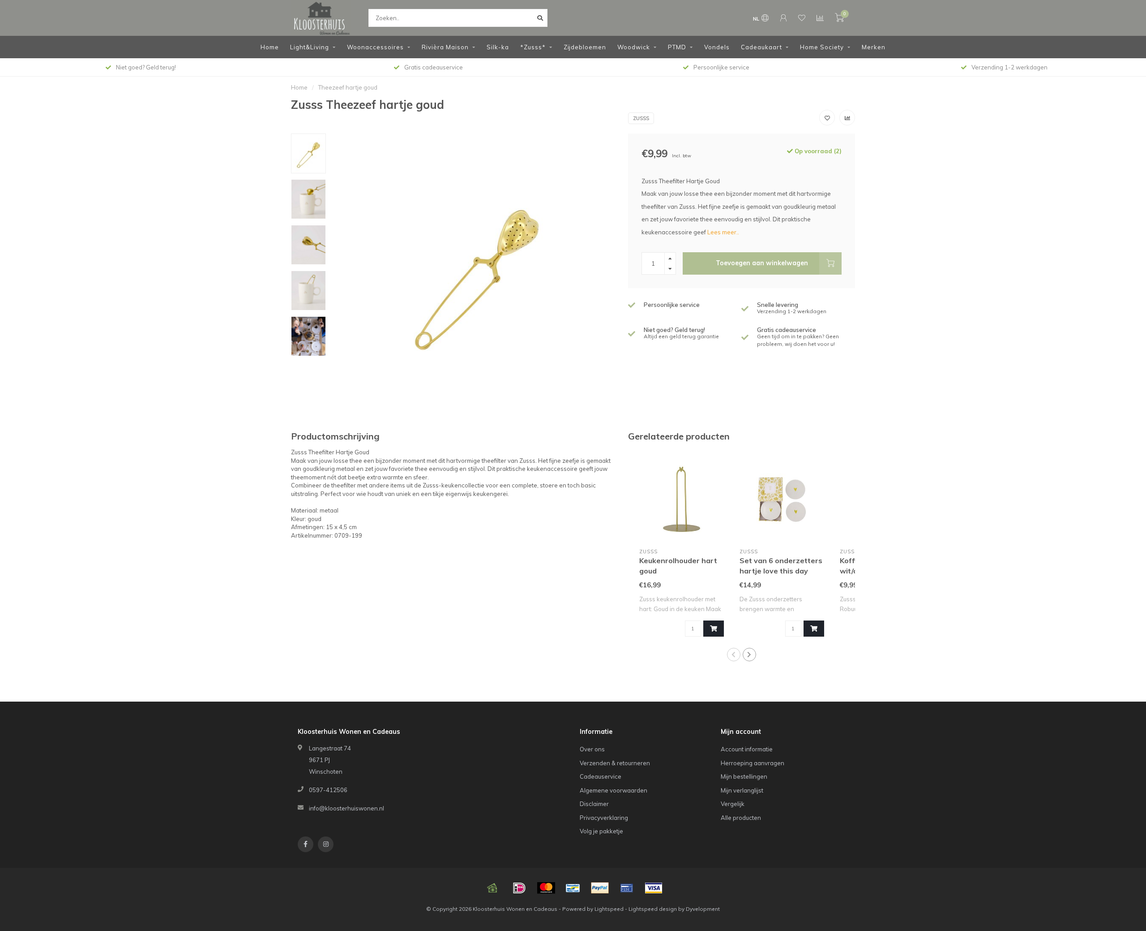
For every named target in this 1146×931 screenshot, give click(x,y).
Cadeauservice (600, 776)
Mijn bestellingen (744, 776)
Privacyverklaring (604, 817)
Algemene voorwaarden (613, 790)
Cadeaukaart (761, 47)
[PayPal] (600, 888)
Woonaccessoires (375, 47)
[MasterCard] (546, 888)
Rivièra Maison (445, 47)
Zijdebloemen (585, 47)
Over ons (592, 749)
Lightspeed (609, 908)
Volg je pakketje (601, 831)
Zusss (641, 118)
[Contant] (492, 888)
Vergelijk (732, 803)
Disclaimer (594, 803)
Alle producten (741, 817)
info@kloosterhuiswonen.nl (346, 808)
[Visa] (653, 888)
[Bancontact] (573, 888)
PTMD (677, 47)
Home (270, 47)
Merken (873, 47)
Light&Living (309, 47)
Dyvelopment (703, 908)
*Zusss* (533, 47)
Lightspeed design (653, 908)
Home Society (822, 47)
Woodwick (633, 47)
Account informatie (747, 749)
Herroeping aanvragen (752, 763)
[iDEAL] (519, 888)
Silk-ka (498, 47)
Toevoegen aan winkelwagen (762, 263)
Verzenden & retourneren (615, 763)
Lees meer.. (723, 232)
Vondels (717, 47)
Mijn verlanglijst (742, 790)
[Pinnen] (627, 888)
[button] (733, 654)
